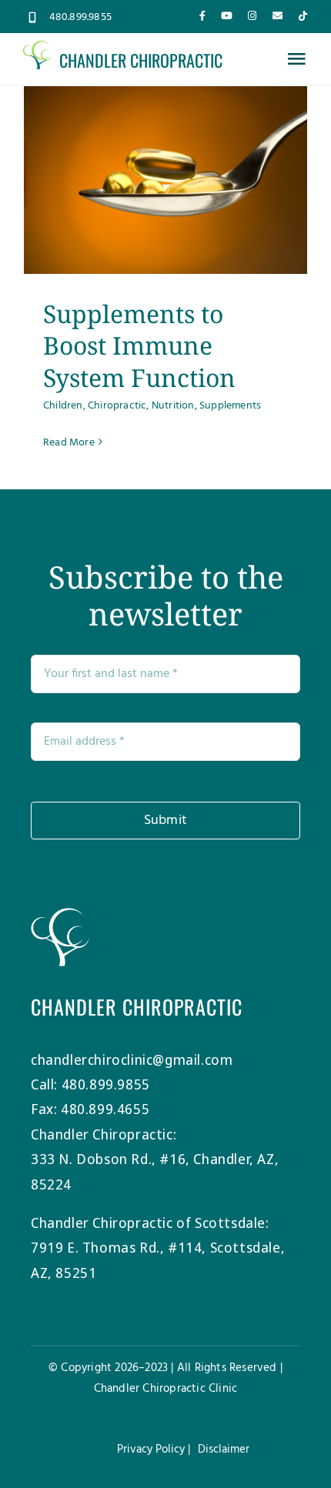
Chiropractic (117, 406)
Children (63, 406)
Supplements (230, 406)
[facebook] (202, 16)
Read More (69, 443)
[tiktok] (303, 16)
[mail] (277, 16)
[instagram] (252, 16)
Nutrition (173, 406)
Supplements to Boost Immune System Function (139, 345)
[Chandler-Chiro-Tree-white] (60, 914)
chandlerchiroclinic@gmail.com (131, 1059)
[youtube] (226, 16)
